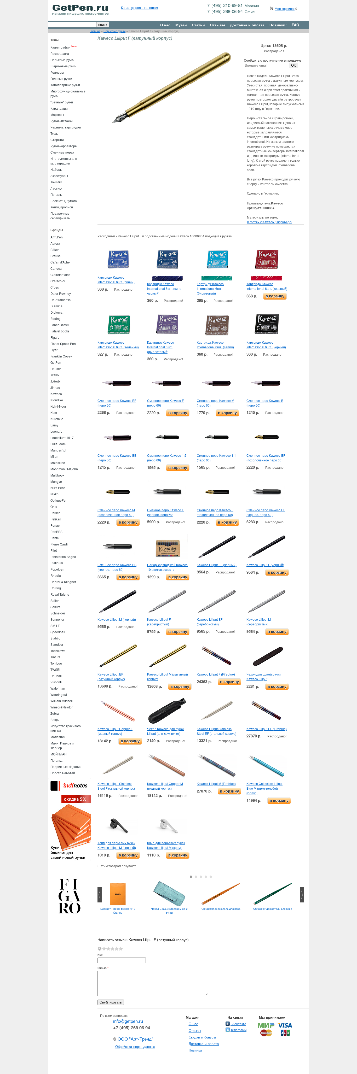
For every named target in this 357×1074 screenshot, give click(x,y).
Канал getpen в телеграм (139, 7)
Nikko (54, 494)
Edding (55, 318)
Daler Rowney (60, 293)
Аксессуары (59, 175)
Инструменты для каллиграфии (63, 160)
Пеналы (56, 194)
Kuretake (56, 418)
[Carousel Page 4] (206, 877)
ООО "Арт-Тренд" (135, 1039)
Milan (54, 456)
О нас (165, 24)
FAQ (295, 24)
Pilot (53, 550)
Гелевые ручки (61, 78)
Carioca (56, 268)
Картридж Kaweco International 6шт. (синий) (116, 279)
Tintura (55, 657)
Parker (55, 512)
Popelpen (57, 569)
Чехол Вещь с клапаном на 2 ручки (169, 910)
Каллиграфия (60, 47)
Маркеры (57, 114)
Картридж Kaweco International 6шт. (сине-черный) (164, 288)
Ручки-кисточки (61, 121)
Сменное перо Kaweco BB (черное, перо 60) (116, 567)
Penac (55, 525)
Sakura (55, 607)
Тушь (54, 133)
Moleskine (57, 462)
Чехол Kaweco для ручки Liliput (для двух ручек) (165, 731)
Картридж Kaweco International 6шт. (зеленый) (118, 344)
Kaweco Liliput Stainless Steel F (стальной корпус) (116, 785)
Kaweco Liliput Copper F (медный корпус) (115, 731)
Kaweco (56, 393)
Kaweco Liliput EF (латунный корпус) (111, 676)
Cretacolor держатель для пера (220, 909)
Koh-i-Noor (58, 406)
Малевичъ (58, 737)
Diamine (56, 306)
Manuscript (58, 450)
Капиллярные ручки (65, 85)
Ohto (53, 506)
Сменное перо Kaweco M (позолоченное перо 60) (116, 512)
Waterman (57, 688)
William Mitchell (61, 701)
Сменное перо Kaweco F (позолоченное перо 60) (215, 512)
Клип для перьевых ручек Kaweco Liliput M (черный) (116, 845)
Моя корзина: (285, 8)
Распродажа (59, 53)
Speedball (57, 632)
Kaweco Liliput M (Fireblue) (216, 783)
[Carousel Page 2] (196, 877)
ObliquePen (58, 500)
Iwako (54, 375)
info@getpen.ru (128, 1021)
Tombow (56, 663)
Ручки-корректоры (63, 146)
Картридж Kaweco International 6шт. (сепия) (215, 344)
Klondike (56, 400)
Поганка (56, 760)
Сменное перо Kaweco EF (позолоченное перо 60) (265, 457)
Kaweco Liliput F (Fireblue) (216, 674)
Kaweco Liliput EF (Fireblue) (266, 728)
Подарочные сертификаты (60, 215)
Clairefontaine (60, 274)
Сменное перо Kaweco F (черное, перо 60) (165, 512)
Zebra (54, 713)
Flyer (53, 350)
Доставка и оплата (247, 24)
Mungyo (56, 481)
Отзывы (217, 24)
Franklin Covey (61, 356)
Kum (53, 412)
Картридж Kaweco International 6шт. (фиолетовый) (160, 347)
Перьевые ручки (114, 31)
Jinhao (55, 387)
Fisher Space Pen (63, 343)
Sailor (54, 600)
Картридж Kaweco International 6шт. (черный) (266, 344)
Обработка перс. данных (135, 1046)
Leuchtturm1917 (62, 437)
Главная (95, 31)
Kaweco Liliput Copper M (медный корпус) (165, 785)
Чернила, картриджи (65, 127)
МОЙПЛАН (58, 754)
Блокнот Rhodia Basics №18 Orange (117, 910)
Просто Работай (62, 773)
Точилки (56, 182)
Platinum (56, 563)
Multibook (57, 475)
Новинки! (278, 24)
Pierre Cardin (60, 544)
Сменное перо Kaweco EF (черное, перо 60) (265, 512)
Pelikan (55, 519)
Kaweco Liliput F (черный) (265, 564)
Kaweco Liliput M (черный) (116, 619)
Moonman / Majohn (64, 469)
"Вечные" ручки (61, 102)
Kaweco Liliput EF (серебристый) (209, 621)
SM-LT (55, 625)
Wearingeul (58, 694)
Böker (54, 249)
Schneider (57, 613)
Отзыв (102, 968)
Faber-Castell (60, 324)
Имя (100, 954)
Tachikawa (58, 650)
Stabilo (55, 638)
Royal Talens (59, 594)
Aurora (55, 243)
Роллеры (57, 72)
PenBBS (56, 531)
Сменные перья (62, 152)
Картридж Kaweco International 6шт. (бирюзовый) (210, 288)
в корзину (275, 296)
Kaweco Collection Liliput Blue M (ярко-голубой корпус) (264, 788)
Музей (181, 24)
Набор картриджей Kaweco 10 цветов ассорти (167, 567)
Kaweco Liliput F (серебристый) (159, 621)
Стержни (57, 139)
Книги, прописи (61, 207)
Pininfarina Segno (63, 556)
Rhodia (55, 575)
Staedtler (56, 644)
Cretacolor (57, 281)
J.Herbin (56, 381)
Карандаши (59, 108)
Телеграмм (238, 1030)
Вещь (54, 719)
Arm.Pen (56, 237)
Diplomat (56, 312)
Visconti (56, 682)
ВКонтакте (238, 1024)
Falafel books (60, 331)
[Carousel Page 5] (211, 877)
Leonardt (56, 431)
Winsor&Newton (61, 707)
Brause (55, 256)
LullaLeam (58, 444)
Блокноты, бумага (63, 200)
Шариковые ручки (63, 66)
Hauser (55, 368)
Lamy (54, 425)
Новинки (195, 1050)
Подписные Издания (66, 766)
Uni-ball (56, 675)
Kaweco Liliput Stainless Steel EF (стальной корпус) (216, 731)
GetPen (55, 362)
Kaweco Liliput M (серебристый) (258, 621)
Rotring (55, 588)
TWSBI (55, 669)
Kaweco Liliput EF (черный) (217, 564)
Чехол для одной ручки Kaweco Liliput (263, 676)
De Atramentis (60, 299)
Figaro (55, 337)
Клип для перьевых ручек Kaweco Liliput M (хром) (166, 845)
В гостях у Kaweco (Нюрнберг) (269, 222)
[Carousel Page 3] (201, 877)
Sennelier (57, 619)
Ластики (56, 188)
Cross (54, 287)
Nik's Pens (57, 487)
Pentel (55, 538)
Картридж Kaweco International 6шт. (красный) (266, 286)
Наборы (56, 169)
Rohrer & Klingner (63, 581)
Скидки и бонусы (202, 1037)
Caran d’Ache (60, 262)
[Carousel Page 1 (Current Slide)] (191, 877)
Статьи (198, 24)
